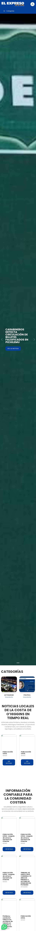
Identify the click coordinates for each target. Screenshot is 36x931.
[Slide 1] (18, 663)
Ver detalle (9, 849)
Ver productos (9, 697)
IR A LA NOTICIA (13, 348)
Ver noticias (9, 762)
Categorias (10, 11)
